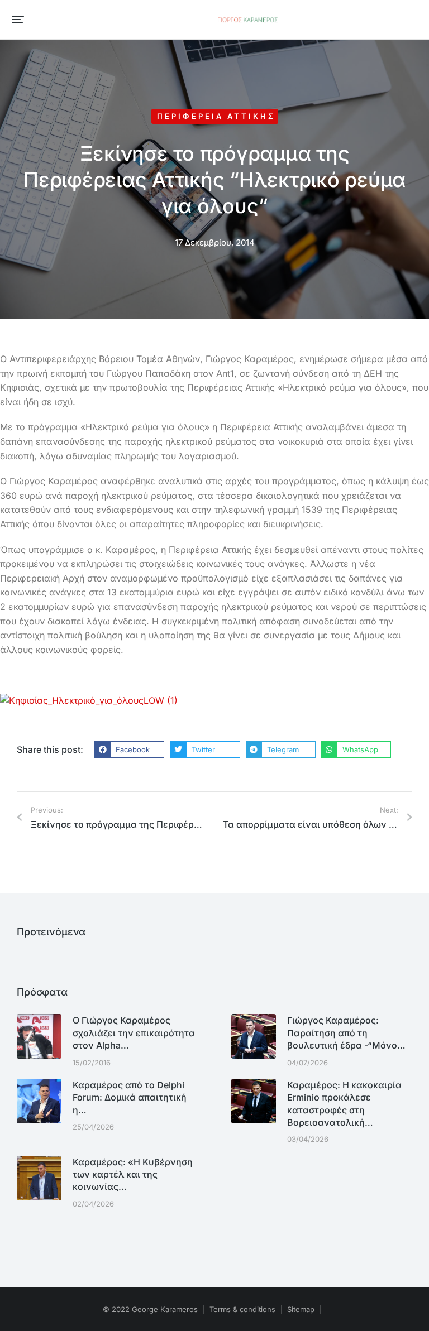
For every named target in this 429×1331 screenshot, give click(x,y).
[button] (18, 19)
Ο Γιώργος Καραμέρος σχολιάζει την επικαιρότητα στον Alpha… (134, 1033)
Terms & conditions (242, 1309)
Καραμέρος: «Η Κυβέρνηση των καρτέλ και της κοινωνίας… (133, 1174)
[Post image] (39, 1036)
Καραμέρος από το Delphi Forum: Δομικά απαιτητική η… (130, 1097)
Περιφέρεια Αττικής (216, 116)
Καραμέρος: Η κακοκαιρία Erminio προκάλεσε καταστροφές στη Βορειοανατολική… (344, 1103)
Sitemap (300, 1309)
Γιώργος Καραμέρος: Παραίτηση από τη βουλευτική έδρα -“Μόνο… (346, 1033)
